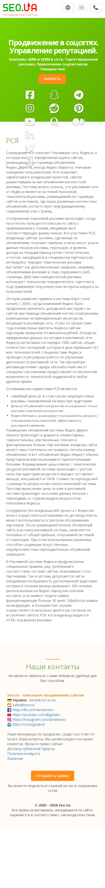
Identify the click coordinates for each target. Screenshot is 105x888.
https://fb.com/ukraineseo (33, 709)
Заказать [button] (52, 78)
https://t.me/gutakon (29, 724)
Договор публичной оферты (31, 748)
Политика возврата (23, 753)
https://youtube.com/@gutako (36, 714)
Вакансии (15, 758)
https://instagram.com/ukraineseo (39, 719)
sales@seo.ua (23, 705)
